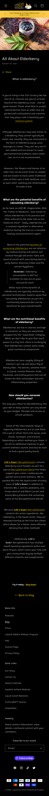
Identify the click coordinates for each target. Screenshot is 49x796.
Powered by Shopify (35, 790)
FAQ (7, 640)
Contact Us (10, 677)
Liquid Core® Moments (16, 695)
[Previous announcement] (5, 14)
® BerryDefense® (25, 462)
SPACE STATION (13, 683)
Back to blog (26, 595)
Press (8, 628)
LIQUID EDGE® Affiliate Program (21, 634)
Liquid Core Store (19, 790)
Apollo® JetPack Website (17, 689)
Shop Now (30, 584)
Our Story (10, 670)
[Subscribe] (40, 748)
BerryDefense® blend (22, 469)
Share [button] (8, 72)
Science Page (11, 647)
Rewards (9, 615)
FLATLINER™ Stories (15, 702)
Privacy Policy (12, 653)
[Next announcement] (44, 14)
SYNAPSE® (11, 708)
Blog (7, 621)
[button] (6, 6)
